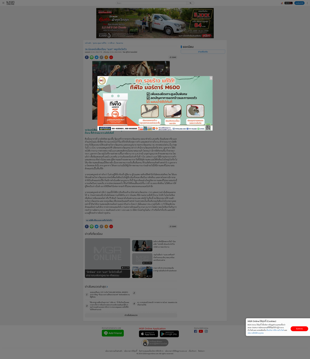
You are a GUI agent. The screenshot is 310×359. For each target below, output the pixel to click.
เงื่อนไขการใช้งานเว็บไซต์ (275, 330)
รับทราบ (299, 328)
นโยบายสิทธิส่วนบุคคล (256, 333)
